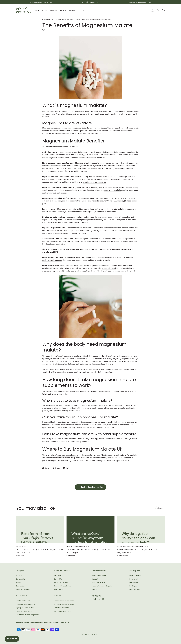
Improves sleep (84, 19)
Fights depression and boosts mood (67, 19)
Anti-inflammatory (48, 19)
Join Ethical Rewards (23, 601)
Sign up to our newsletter (25, 608)
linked (69, 155)
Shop (36, 10)
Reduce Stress (134, 589)
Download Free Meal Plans (25, 604)
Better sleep (133, 583)
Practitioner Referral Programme (27, 615)
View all (160, 508)
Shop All (94, 589)
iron (17, 546)
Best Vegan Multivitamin (62, 611)
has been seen (86, 249)
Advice (63, 10)
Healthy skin (133, 586)
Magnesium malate (96, 19)
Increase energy (135, 575)
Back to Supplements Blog (92, 487)
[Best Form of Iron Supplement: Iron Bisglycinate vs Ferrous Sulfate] (40, 529)
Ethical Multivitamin (98, 583)
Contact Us (58, 579)
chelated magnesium (74, 546)
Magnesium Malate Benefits (64, 604)
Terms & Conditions (23, 589)
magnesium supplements (67, 455)
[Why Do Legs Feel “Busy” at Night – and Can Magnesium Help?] (141, 529)
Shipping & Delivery (61, 583)
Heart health (133, 579)
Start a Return (59, 589)
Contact (82, 10)
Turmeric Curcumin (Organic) (102, 586)
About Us (19, 575)
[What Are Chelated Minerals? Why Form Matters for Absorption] (91, 529)
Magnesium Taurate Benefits (64, 601)
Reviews (72, 10)
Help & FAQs (58, 575)
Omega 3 (95, 579)
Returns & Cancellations (62, 586)
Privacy (18, 583)
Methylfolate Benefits (61, 608)
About (44, 10)
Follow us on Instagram (24, 611)
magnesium (136, 546)
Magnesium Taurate (99, 575)
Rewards (53, 10)
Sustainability (21, 579)
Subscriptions (21, 586)
